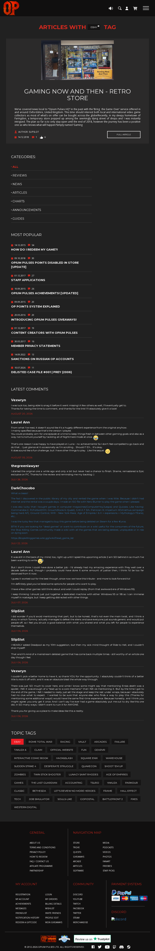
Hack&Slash (64, 758)
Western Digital (25, 807)
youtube (78, 899)
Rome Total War (40, 741)
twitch (77, 904)
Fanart (106, 861)
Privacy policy (37, 852)
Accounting (73, 782)
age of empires (117, 774)
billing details (53, 904)
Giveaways (78, 856)
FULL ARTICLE (124, 134)
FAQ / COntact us (39, 861)
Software (78, 870)
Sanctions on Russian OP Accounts (42, 359)
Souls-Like (65, 799)
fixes (134, 799)
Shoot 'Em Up (114, 766)
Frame (107, 790)
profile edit (52, 917)
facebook (78, 908)
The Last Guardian (44, 782)
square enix (89, 758)
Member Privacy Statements (35, 346)
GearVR (99, 749)
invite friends (53, 913)
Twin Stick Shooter (47, 774)
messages (21, 908)
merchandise (80, 922)
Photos (107, 856)
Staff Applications (28, 280)
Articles (77, 866)
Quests (77, 852)
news (17, 184)
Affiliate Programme (41, 866)
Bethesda (39, 790)
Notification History (27, 917)
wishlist (49, 908)
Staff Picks (108, 870)
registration (23, 894)
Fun (83, 749)
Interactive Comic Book (31, 758)
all (15, 167)
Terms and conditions (42, 847)
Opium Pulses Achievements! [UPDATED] (44, 293)
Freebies (107, 866)
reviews (20, 175)
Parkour (131, 782)
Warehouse (114, 758)
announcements (27, 210)
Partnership (36, 870)
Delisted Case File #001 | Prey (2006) (41, 372)
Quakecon (89, 766)
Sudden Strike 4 (25, 766)
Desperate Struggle (58, 766)
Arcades (100, 741)
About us (35, 843)
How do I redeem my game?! (34, 249)
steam (76, 917)
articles (20, 192)
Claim (38, 749)
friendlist (21, 913)
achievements (23, 904)
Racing (65, 741)
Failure (120, 741)
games (18, 782)
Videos (106, 852)
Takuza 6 (20, 749)
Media (106, 843)
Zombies (20, 774)
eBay (94, 27)
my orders (51, 899)
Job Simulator (39, 799)
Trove (76, 847)
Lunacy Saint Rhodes (83, 774)
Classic (19, 790)
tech (17, 799)
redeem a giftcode (26, 922)
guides (18, 218)
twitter (77, 913)
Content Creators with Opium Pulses (44, 333)
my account (22, 899)
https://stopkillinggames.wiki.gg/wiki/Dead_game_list (42, 538)
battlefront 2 (113, 799)
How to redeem (38, 856)
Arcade (77, 861)
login (48, 894)
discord (78, 894)
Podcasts (108, 847)
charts (19, 201)
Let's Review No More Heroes (74, 790)
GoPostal (87, 799)
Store (76, 843)
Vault (82, 741)
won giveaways (53, 922)
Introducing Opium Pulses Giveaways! (43, 319)
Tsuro (94, 782)
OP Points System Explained (35, 306)
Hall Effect (128, 790)
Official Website (61, 749)
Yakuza (112, 782)
